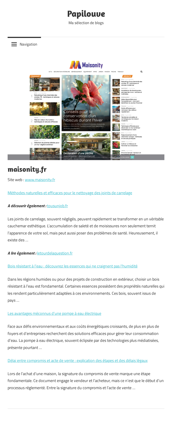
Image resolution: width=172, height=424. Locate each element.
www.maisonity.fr (40, 180)
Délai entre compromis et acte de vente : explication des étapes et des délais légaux (78, 360)
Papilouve (86, 13)
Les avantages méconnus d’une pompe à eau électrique (54, 313)
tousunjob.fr (57, 206)
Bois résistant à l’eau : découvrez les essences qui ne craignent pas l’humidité (73, 266)
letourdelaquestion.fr (55, 253)
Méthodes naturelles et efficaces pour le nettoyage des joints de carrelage (70, 193)
